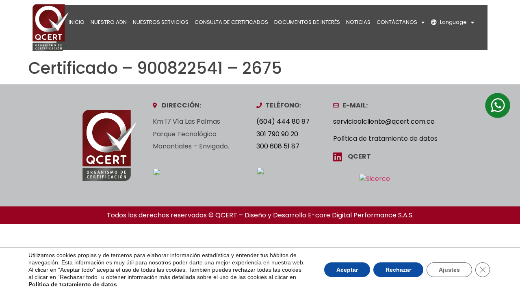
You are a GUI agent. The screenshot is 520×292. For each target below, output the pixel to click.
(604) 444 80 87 (283, 121)
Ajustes (449, 269)
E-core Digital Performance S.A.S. (361, 215)
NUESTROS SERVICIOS (160, 22)
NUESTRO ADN (109, 22)
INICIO (76, 22)
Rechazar (398, 269)
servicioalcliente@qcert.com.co (384, 121)
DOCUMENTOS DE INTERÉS (307, 22)
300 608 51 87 (277, 146)
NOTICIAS (358, 22)
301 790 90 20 (277, 134)
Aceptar (347, 269)
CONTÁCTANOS (397, 22)
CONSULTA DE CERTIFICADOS (231, 22)
